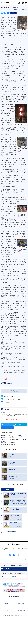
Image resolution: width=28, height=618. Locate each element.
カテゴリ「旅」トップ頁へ (7, 437)
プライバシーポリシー (21, 599)
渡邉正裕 (16, 9)
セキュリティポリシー (7, 603)
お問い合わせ (7, 610)
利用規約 (7, 599)
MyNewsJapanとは (15, 596)
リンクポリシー (21, 603)
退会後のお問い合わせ (21, 610)
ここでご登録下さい (18, 436)
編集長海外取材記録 (7, 383)
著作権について (7, 607)
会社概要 (21, 607)
